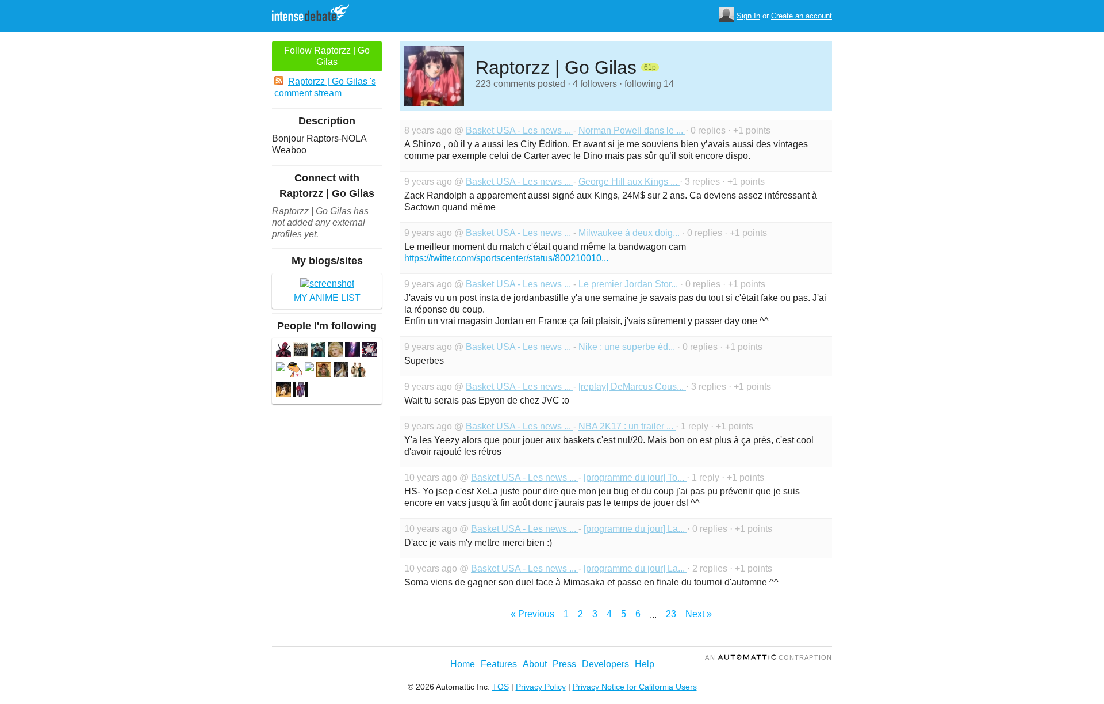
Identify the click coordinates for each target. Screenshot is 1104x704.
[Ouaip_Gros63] (295, 371)
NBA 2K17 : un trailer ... (627, 426)
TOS (500, 686)
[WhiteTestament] (369, 351)
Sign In (748, 16)
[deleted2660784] (280, 368)
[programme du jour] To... (635, 477)
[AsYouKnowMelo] (317, 351)
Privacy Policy (541, 686)
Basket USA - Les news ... (519, 130)
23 (671, 614)
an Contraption (768, 657)
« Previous (532, 614)
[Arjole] (300, 391)
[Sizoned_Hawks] (323, 371)
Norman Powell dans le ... (631, 130)
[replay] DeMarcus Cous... (632, 386)
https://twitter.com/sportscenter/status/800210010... (506, 258)
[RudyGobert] (300, 351)
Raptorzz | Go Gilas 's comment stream (325, 87)
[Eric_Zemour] (358, 371)
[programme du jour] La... (635, 529)
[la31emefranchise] (335, 351)
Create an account (801, 16)
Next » (698, 614)
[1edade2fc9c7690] (352, 351)
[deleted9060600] (309, 368)
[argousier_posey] (283, 391)
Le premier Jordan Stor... (629, 284)
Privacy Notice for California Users (635, 686)
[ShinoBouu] (283, 351)
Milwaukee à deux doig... (630, 233)
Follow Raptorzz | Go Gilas (327, 56)
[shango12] (341, 371)
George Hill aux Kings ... (629, 182)
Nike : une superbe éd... (627, 347)
